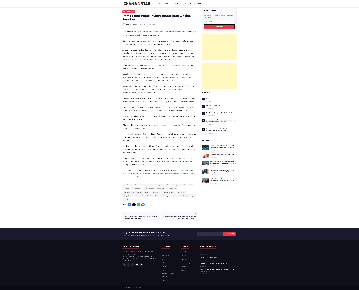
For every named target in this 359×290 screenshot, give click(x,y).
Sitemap (183, 270)
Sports (165, 3)
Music (199, 3)
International (128, 11)
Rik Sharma (181, 192)
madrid (147, 192)
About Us (184, 252)
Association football (130, 185)
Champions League (172, 185)
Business (192, 3)
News (159, 3)
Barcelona (142, 185)
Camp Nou (160, 185)
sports (175, 196)
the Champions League (187, 196)
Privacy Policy (185, 263)
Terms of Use (185, 266)
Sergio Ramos (128, 196)
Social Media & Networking (155, 196)
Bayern (151, 185)
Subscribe (219, 26)
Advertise (184, 259)
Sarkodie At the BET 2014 (214, 106)
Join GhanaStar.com (129, 170)
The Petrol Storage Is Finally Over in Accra (220, 113)
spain (168, 196)
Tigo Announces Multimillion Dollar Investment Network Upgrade (218, 130)
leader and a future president (133, 192)
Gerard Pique (172, 188)
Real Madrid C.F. (169, 192)
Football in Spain (149, 188)
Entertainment (175, 3)
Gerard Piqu (160, 188)
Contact (183, 255)
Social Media (140, 196)
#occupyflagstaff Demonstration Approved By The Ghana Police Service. (221, 121)
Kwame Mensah (131, 24)
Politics (184, 3)
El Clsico (126, 188)
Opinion (164, 270)
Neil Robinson (157, 192)
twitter (126, 199)
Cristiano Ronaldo (187, 185)
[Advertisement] (219, 47)
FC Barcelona (136, 188)
